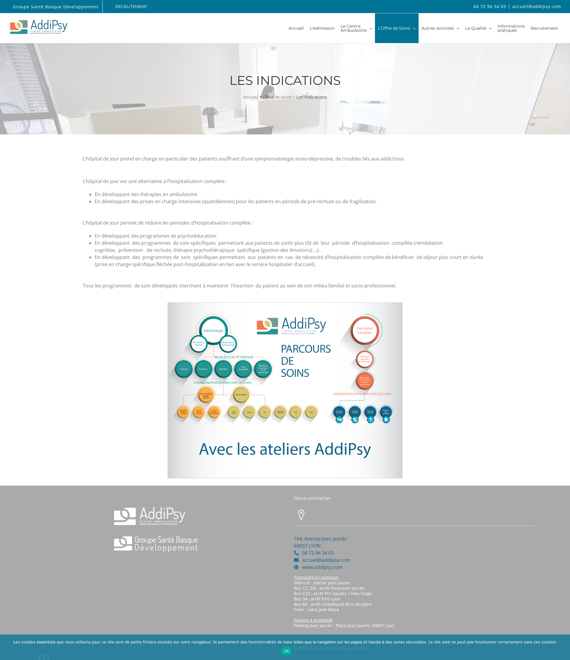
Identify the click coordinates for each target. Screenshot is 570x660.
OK (286, 651)
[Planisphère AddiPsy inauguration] (285, 303)
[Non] (563, 647)
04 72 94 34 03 (490, 6)
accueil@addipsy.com (536, 6)
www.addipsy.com (322, 567)
